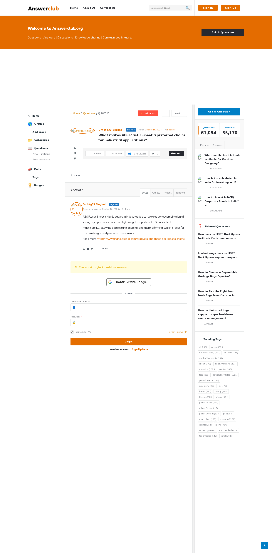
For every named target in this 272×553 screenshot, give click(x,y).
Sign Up (230, 7)
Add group (39, 132)
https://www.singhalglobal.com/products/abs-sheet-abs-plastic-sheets (140, 239)
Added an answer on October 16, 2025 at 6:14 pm (106, 209)
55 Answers (216, 168)
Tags (36, 177)
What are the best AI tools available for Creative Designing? (222, 159)
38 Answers (216, 210)
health (205, 391)
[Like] (75, 147)
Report (77, 175)
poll (228, 413)
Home (74, 7)
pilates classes (208, 402)
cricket (205, 363)
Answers (217, 145)
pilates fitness (208, 408)
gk (223, 386)
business (231, 352)
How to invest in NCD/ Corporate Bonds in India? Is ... (221, 201)
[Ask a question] (264, 545)
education (207, 369)
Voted (145, 192)
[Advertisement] (136, 77)
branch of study (209, 352)
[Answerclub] (46, 8)
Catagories (41, 140)
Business (171, 129)
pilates (222, 397)
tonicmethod (208, 436)
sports (221, 424)
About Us (89, 7)
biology (217, 347)
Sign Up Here (140, 349)
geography (207, 386)
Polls (37, 169)
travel (226, 436)
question (227, 419)
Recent (168, 192)
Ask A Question (223, 32)
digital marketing (225, 363)
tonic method (228, 430)
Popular (204, 145)
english (225, 369)
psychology (207, 419)
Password (76, 316)
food (204, 375)
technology (207, 430)
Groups (39, 123)
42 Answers (216, 187)
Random (180, 192)
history (221, 391)
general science (209, 380)
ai (203, 347)
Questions (41, 148)
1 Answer (208, 243)
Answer (176, 153)
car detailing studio (211, 358)
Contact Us (107, 7)
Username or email (81, 301)
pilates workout (209, 413)
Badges (39, 185)
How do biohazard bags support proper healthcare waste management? (216, 314)
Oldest (156, 192)
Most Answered (42, 159)
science (205, 424)
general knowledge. (225, 375)
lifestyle (205, 397)
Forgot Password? (177, 331)
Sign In (208, 7)
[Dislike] (75, 158)
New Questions (41, 153)
